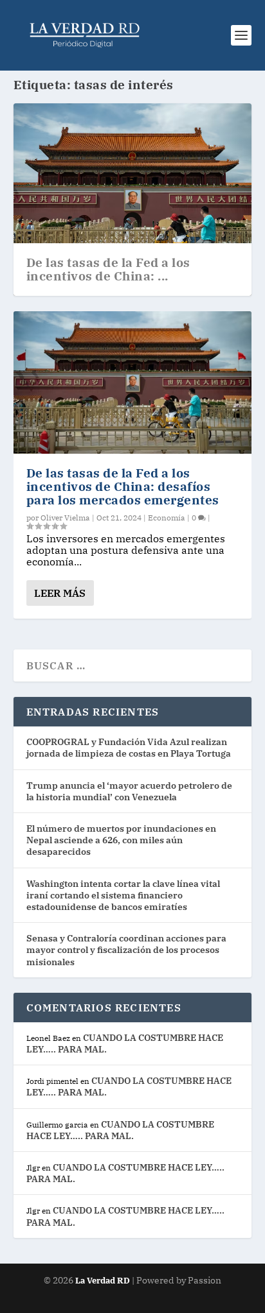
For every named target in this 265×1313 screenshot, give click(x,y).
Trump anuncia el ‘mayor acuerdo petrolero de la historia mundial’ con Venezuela (129, 791)
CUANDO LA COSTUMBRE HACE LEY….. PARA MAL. (120, 1130)
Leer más (60, 593)
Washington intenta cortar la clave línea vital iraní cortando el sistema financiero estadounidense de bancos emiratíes (123, 895)
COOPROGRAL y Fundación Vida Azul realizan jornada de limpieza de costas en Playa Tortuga (128, 747)
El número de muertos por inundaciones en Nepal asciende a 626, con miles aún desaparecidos (121, 840)
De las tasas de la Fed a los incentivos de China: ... (108, 269)
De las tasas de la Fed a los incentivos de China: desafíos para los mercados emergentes (122, 486)
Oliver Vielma (65, 517)
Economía (166, 517)
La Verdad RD (103, 1280)
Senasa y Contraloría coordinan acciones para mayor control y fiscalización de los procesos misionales (126, 949)
